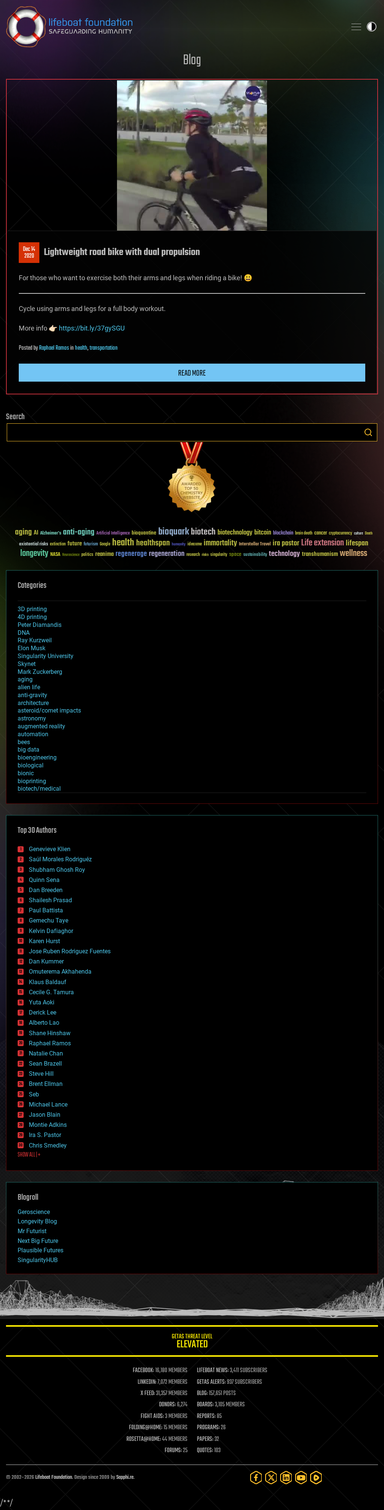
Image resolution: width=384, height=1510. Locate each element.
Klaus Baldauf (47, 982)
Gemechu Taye (48, 920)
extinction (58, 544)
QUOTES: (205, 1451)
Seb (34, 1094)
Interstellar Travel (255, 544)
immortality (220, 543)
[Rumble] (316, 1477)
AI (36, 533)
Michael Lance (48, 1104)
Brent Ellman (46, 1083)
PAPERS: (205, 1439)
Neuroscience (71, 555)
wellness (353, 554)
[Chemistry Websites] (192, 478)
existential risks (33, 544)
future (75, 543)
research (193, 555)
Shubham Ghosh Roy (57, 869)
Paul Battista (46, 910)
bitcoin (262, 533)
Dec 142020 (29, 253)
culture (358, 534)
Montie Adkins (48, 1124)
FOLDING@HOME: (145, 1428)
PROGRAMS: (208, 1428)
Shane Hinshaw (49, 1033)
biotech (203, 532)
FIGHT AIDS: (152, 1416)
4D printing (32, 617)
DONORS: (167, 1405)
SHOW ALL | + (29, 1155)
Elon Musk (31, 648)
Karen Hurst (44, 941)
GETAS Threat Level (192, 1342)
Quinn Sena (44, 879)
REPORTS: (206, 1416)
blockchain (283, 533)
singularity (218, 555)
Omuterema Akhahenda (60, 971)
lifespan (357, 543)
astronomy (32, 718)
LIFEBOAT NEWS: (213, 1371)
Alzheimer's (50, 533)
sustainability (255, 555)
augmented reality (41, 726)
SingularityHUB (38, 1260)
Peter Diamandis (40, 624)
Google (105, 544)
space (235, 554)
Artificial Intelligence (113, 533)
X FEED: (148, 1393)
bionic (26, 773)
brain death (303, 533)
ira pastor (286, 543)
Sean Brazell (45, 1063)
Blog (192, 60)
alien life (29, 687)
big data (28, 749)
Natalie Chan (46, 1053)
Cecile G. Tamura (51, 992)
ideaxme (195, 544)
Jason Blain (44, 1114)
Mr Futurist (32, 1231)
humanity (179, 544)
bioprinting (32, 781)
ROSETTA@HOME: (143, 1439)
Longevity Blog (37, 1221)
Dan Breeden (46, 890)
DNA (24, 632)
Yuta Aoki (41, 1002)
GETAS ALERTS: (211, 1382)
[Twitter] (271, 1477)
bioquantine (144, 533)
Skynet (27, 663)
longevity (34, 554)
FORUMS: (173, 1451)
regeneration (166, 554)
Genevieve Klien (49, 849)
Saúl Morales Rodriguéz (60, 859)
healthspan (153, 543)
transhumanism (320, 554)
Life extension (322, 543)
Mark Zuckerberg (40, 671)
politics (87, 555)
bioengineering (37, 757)
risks (205, 555)
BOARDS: (205, 1405)
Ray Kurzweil (35, 640)
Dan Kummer (46, 961)
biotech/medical (39, 788)
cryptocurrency (340, 533)
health (81, 348)
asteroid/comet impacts (49, 710)
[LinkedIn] (286, 1477)
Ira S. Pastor (45, 1135)
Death (368, 534)
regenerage (131, 554)
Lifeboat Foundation (53, 1477)
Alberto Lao (44, 1022)
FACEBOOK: (143, 1371)
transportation (104, 348)
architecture (33, 703)
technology (284, 554)
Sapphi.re (125, 1477)
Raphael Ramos (54, 348)
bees (24, 742)
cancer (320, 533)
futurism (91, 544)
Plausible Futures (40, 1250)
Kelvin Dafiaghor (51, 931)
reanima (104, 554)
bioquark (173, 532)
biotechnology (235, 533)
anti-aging (78, 532)
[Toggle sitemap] (356, 27)
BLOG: (202, 1393)
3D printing (32, 609)
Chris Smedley (48, 1145)
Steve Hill (41, 1073)
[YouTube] (301, 1477)
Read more (192, 373)
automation (33, 734)
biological (31, 765)
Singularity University (46, 656)
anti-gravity (32, 695)
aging (23, 532)
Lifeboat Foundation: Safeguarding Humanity (173, 26)
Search (368, 432)
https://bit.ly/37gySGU (92, 328)
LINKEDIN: (147, 1382)
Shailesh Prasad (50, 900)
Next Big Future (38, 1240)
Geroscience (34, 1212)
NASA (55, 555)
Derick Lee (42, 1012)
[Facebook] (256, 1477)
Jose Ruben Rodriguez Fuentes (70, 951)
